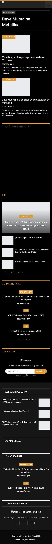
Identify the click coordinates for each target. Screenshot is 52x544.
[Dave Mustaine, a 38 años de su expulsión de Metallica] (16, 87)
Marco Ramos (32, 540)
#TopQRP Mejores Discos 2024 (26, 331)
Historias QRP (9, 37)
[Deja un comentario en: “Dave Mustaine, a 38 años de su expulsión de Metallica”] (49, 106)
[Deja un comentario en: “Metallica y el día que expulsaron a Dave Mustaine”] (49, 64)
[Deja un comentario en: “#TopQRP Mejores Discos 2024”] (34, 334)
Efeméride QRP (9, 79)
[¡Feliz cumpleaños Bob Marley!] (7, 240)
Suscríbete (40, 371)
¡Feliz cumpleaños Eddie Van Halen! (31, 261)
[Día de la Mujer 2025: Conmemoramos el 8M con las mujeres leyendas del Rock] (44, 403)
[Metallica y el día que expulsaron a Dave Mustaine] (16, 44)
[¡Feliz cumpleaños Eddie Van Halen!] (7, 264)
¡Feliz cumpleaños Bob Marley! (28, 237)
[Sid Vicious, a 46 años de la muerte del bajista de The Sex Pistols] (7, 252)
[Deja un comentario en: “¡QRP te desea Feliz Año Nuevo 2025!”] (34, 319)
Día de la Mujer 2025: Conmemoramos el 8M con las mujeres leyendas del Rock (26, 225)
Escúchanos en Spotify (17, 126)
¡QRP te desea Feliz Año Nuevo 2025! (26, 315)
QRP (26, 311)
